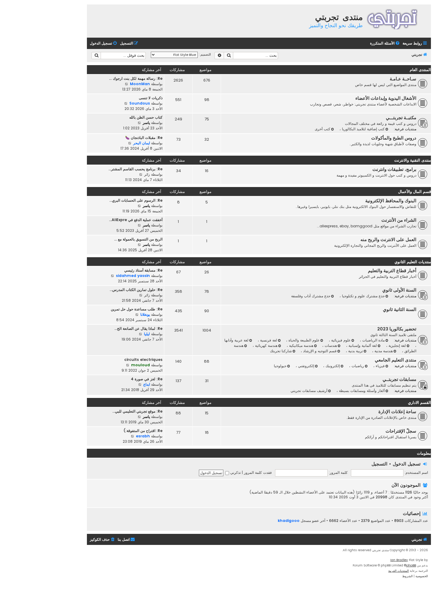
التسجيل (379, 464)
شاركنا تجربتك (281, 350)
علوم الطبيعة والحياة (303, 340)
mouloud (140, 364)
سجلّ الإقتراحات (401, 431)
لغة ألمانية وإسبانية (362, 345)
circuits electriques (143, 359)
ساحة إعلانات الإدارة (397, 412)
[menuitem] (385, 43)
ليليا (147, 333)
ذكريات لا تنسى (150, 97)
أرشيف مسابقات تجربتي (309, 390)
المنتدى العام (420, 70)
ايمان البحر (141, 142)
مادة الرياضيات (373, 340)
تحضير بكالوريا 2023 (396, 329)
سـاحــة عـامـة (403, 79)
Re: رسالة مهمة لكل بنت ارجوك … (135, 78)
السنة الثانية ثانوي (399, 309)
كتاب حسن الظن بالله (145, 117)
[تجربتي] (396, 18)
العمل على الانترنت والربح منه (388, 240)
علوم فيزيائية (340, 340)
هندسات (330, 345)
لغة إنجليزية (396, 345)
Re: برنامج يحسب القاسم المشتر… (135, 168)
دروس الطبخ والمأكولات (393, 138)
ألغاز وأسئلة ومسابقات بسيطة (361, 390)
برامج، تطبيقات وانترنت (394, 169)
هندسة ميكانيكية (300, 345)
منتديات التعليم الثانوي (413, 262)
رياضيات (357, 365)
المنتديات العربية (398, 571)
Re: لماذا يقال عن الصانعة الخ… (138, 328)
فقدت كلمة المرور (258, 472)
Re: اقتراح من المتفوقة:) (143, 430)
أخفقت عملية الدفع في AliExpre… (135, 219)
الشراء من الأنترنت (398, 220)
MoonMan (140, 83)
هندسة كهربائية (265, 345)
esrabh (143, 436)
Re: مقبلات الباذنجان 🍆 (143, 137)
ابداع (146, 384)
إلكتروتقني (305, 365)
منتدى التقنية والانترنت (412, 160)
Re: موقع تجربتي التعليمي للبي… (137, 411)
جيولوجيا (280, 365)
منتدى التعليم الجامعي (395, 360)
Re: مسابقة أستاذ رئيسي (143, 270)
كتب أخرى (322, 128)
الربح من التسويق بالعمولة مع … (138, 239)
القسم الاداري (419, 402)
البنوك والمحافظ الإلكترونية (390, 201)
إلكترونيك (332, 365)
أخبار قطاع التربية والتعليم (392, 271)
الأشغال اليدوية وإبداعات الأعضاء (385, 98)
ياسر (146, 122)
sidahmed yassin (133, 275)
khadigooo (289, 520)
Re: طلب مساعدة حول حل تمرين (136, 309)
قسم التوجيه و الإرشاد (319, 350)
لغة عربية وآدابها (236, 340)
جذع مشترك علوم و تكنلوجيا (363, 295)
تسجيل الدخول (406, 464)
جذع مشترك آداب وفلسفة (310, 295)
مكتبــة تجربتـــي (401, 118)
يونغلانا (145, 314)
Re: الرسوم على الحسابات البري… (135, 200)
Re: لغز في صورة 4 (146, 378)
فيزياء (379, 365)
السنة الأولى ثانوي (399, 290)
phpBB (411, 565)
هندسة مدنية (383, 350)
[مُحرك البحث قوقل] (96, 55)
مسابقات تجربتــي (399, 379)
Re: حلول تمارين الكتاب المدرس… (136, 289)
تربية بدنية (355, 350)
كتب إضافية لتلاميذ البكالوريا (363, 128)
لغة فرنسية (268, 340)
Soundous (139, 103)
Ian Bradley (399, 560)
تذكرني (235, 472)
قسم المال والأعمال (414, 191)
